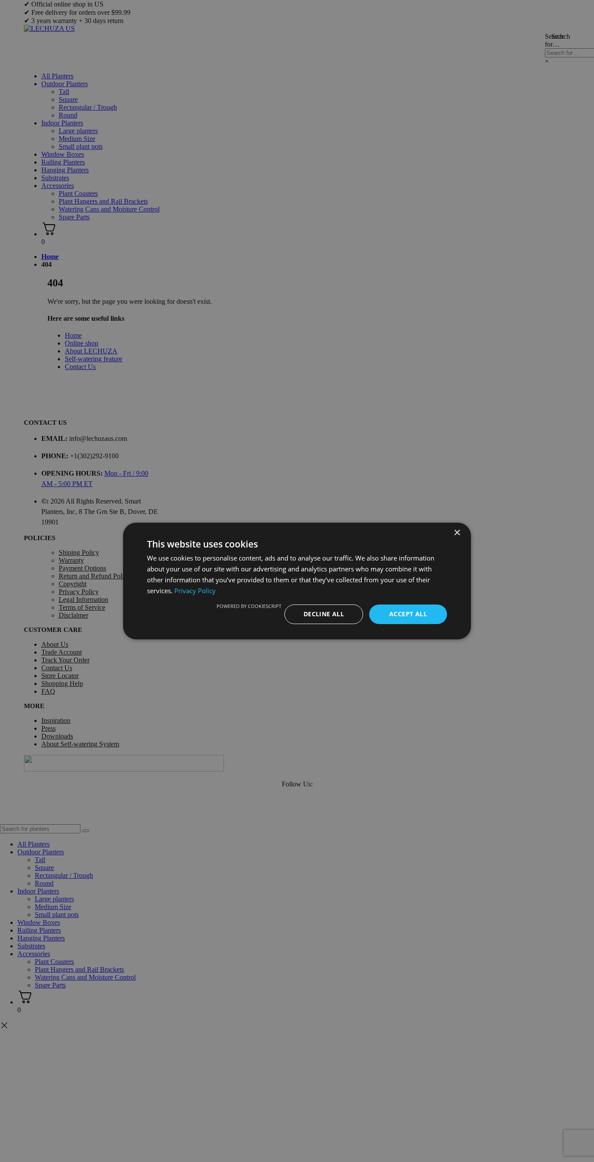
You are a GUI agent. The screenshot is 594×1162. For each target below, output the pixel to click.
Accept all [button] (408, 614)
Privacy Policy (195, 590)
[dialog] (297, 581)
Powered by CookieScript (249, 606)
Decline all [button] (324, 614)
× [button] (457, 533)
